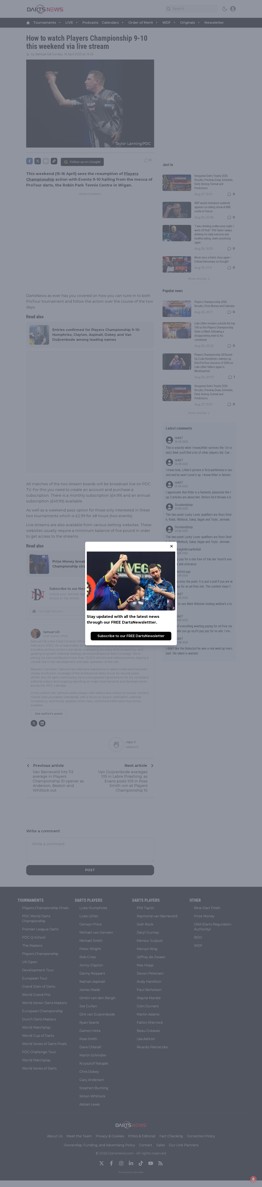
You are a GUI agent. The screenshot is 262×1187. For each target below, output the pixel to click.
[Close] (171, 546)
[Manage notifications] (253, 1179)
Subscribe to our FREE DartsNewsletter (131, 636)
